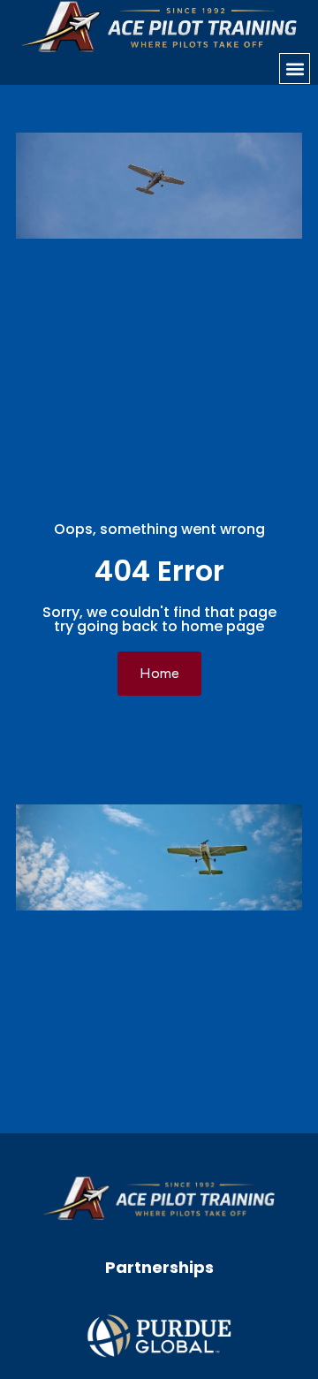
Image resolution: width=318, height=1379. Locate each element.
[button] (294, 68)
